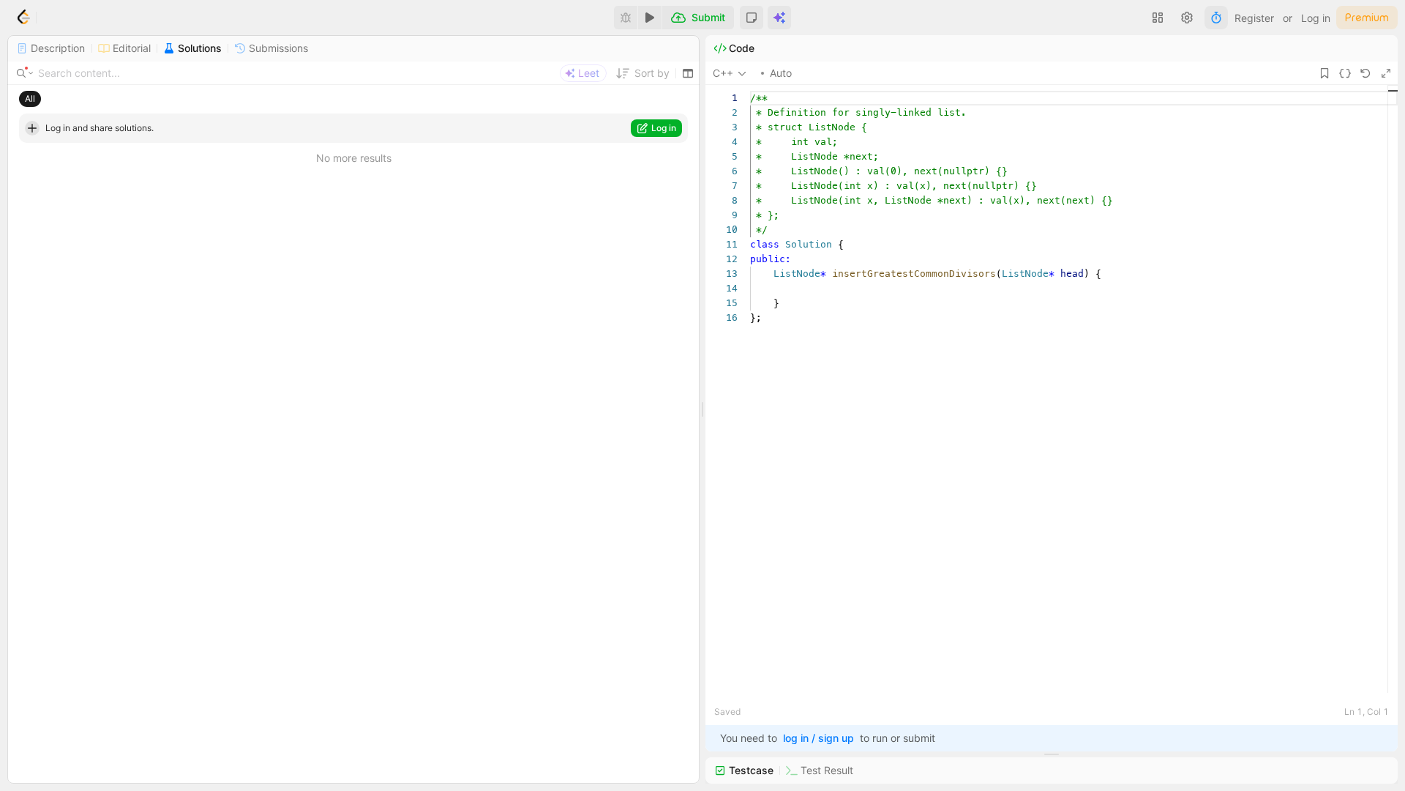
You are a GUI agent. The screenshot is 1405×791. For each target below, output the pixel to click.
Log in (1315, 18)
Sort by (652, 73)
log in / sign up (818, 738)
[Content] (25, 73)
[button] (751, 17)
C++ (723, 73)
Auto (781, 73)
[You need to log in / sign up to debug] (625, 17)
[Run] (650, 17)
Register (1254, 18)
